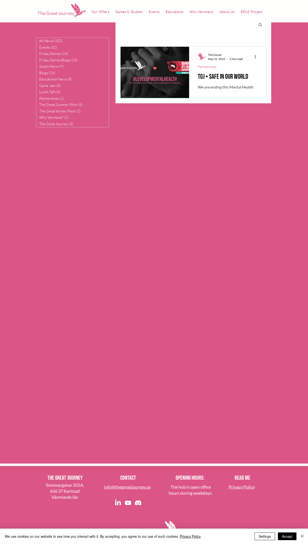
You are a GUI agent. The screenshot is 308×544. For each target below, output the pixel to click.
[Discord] (138, 502)
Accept (287, 536)
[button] (260, 24)
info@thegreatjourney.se (127, 487)
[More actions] (257, 56)
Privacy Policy (190, 536)
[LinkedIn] (118, 502)
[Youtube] (128, 502)
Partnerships (207, 67)
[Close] (302, 536)
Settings (265, 536)
